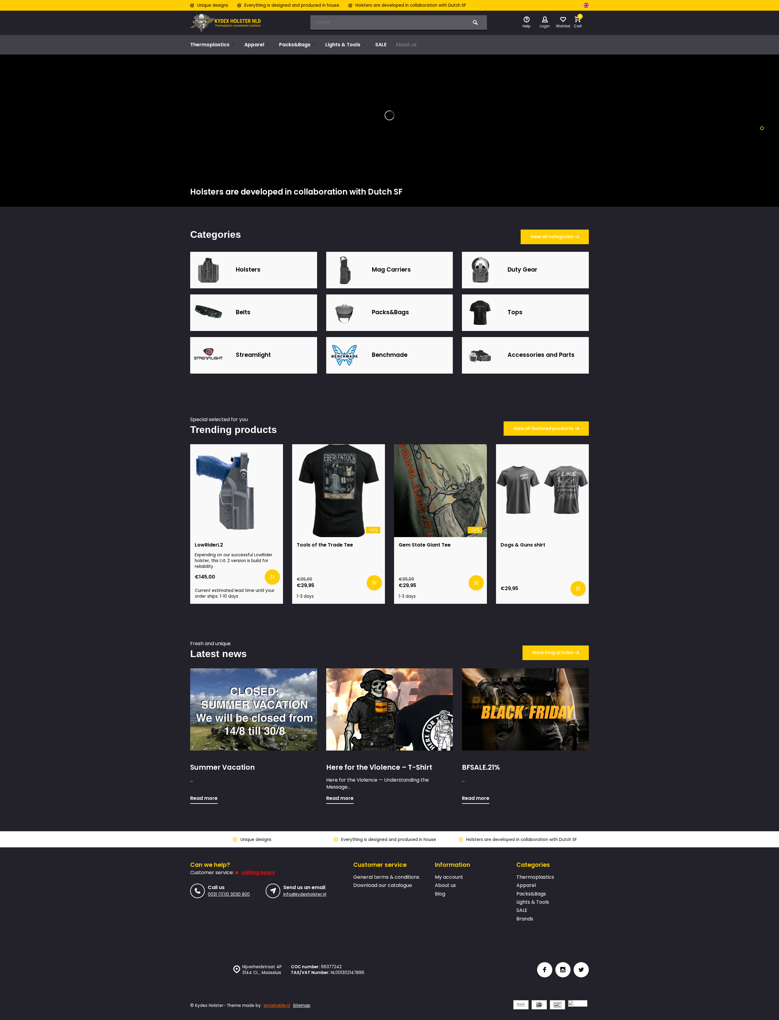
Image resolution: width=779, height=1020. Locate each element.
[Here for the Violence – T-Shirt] (389, 709)
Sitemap (301, 1005)
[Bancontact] (557, 1005)
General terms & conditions (386, 877)
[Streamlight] (208, 355)
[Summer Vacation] (253, 709)
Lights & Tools (342, 44)
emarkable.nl (277, 1005)
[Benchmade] (344, 355)
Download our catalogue (382, 885)
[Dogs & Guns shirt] (542, 490)
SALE (380, 44)
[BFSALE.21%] (525, 709)
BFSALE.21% (481, 767)
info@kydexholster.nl (304, 894)
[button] (762, 128)
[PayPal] (577, 1005)
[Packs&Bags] (344, 312)
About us (406, 44)
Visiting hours (258, 872)
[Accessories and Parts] (480, 355)
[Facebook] (544, 969)
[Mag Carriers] (344, 270)
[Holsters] (208, 270)
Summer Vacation (222, 767)
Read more (204, 798)
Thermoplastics (209, 44)
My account (449, 877)
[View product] (272, 577)
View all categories (551, 237)
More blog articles (552, 652)
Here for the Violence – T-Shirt (379, 767)
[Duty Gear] (480, 270)
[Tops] (480, 312)
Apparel (254, 44)
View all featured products (543, 428)
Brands (524, 919)
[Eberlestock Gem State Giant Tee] (440, 490)
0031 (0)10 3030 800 (229, 894)
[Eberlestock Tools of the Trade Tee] (338, 490)
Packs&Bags (294, 44)
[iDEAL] (539, 1005)
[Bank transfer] (521, 1005)
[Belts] (208, 312)
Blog (440, 894)
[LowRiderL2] (236, 490)
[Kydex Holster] (226, 23)
